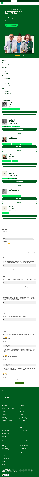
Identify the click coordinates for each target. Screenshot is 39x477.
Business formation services (7, 434)
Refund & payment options (24, 415)
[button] (34, 3)
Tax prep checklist (23, 412)
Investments (6, 74)
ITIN (4, 89)
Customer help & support (6, 458)
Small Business (7, 83)
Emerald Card (4, 446)
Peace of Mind (4, 417)
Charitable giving (7, 85)
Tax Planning (6, 91)
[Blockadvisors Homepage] (19, 1)
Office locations (5, 461)
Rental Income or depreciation (10, 76)
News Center (22, 451)
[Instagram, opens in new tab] (26, 470)
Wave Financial (4, 436)
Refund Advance (5, 451)
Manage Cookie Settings (24, 430)
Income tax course (23, 449)
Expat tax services (5, 421)
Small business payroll (6, 433)
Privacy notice (22, 429)
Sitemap (3, 464)
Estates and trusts (7, 93)
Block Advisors (4, 429)
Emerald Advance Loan (6, 449)
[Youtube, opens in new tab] (29, 470)
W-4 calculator (22, 420)
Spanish (5, 68)
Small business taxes (5, 430)
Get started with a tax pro (11, 25)
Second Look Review (5, 415)
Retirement (6, 73)
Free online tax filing (5, 412)
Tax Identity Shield (5, 418)
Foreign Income (7, 78)
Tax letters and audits (8, 94)
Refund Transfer (5, 448)
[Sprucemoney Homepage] (25, 1)
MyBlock (21, 408)
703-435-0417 (9, 20)
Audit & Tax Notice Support (7, 420)
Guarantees (22, 455)
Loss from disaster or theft (9, 81)
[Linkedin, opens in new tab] (32, 470)
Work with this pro (19, 112)
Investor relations (23, 452)
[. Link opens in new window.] (5, 475)
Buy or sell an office (23, 448)
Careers (21, 446)
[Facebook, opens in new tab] (23, 470)
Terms (21, 427)
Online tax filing (5, 409)
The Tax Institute (22, 454)
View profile (19, 115)
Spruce (3, 445)
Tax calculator (22, 411)
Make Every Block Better (24, 445)
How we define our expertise (6, 100)
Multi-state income (7, 80)
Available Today (7, 64)
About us (21, 443)
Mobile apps (22, 409)
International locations (6, 462)
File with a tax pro (5, 411)
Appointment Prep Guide (24, 414)
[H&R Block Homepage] (14, 1)
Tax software (4, 414)
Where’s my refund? (23, 418)
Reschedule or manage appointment (8, 408)
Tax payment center (23, 417)
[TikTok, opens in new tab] (21, 470)
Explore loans (4, 443)
